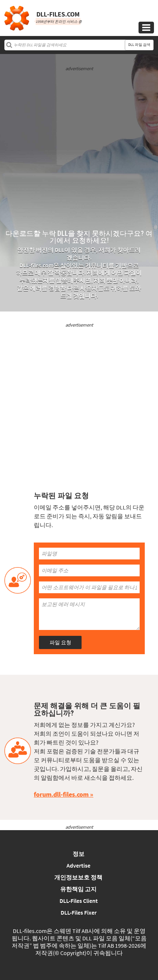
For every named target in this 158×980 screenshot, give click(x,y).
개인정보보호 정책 (78, 877)
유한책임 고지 (78, 889)
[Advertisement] (79, 151)
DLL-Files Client (79, 901)
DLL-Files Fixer (79, 912)
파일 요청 (60, 642)
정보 (79, 854)
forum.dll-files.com (61, 794)
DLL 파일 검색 (139, 44)
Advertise (78, 865)
